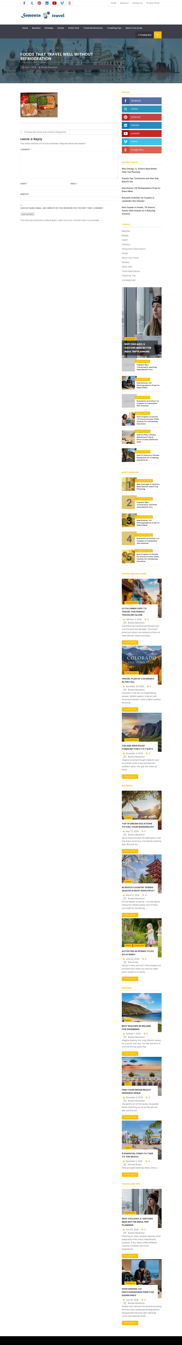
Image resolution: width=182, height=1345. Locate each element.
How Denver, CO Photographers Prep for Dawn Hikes (141, 189)
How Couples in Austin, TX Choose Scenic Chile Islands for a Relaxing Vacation (138, 210)
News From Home (134, 28)
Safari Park (73, 28)
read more (130, 642)
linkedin (135, 125)
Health (125, 240)
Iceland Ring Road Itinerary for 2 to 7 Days (137, 747)
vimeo (134, 141)
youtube (135, 133)
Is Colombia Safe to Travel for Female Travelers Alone (134, 611)
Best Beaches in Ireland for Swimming (136, 1027)
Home (113, 3)
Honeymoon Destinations (133, 249)
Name (23, 184)
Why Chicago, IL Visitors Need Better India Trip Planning (139, 170)
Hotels (61, 28)
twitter (134, 108)
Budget (125, 235)
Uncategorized (128, 280)
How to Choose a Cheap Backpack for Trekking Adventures (148, 457)
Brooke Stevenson (49, 67)
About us (124, 3)
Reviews (126, 262)
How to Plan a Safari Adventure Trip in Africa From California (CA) (147, 438)
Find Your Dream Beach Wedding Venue (136, 1091)
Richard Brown (135, 1164)
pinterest (136, 117)
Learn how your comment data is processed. (78, 220)
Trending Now (145, 35)
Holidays (49, 28)
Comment (26, 149)
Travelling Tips (114, 28)
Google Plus (137, 149)
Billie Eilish (133, 962)
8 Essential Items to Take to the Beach (137, 1155)
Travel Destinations (93, 28)
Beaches (36, 28)
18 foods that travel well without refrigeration (45, 132)
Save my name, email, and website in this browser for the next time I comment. (62, 208)
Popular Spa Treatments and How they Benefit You (140, 180)
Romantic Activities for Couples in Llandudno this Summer (138, 199)
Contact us (137, 3)
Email (74, 184)
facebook (136, 100)
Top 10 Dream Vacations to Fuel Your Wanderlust (138, 825)
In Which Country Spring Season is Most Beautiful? (138, 889)
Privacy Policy (153, 3)
